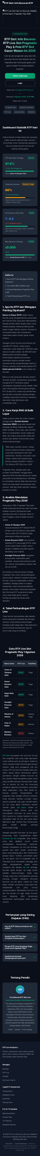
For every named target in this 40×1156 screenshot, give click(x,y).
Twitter (10, 1029)
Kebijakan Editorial (9, 1125)
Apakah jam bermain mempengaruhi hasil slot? (15, 957)
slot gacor (21, 807)
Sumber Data (7, 1117)
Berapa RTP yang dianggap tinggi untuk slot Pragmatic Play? (18, 947)
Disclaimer (6, 1099)
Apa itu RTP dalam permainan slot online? (18, 927)
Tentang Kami (7, 1091)
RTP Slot (6, 755)
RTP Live (6, 1072)
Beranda (6, 1069)
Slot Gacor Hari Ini (9, 1080)
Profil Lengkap (27, 1029)
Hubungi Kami (7, 1102)
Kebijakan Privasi (9, 1095)
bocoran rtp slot (10, 838)
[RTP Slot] (20, 3)
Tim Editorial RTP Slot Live (24, 90)
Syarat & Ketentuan (21, 1143)
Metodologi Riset (9, 1113)
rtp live (26, 867)
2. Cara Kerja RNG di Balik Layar (17, 286)
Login (20, 83)
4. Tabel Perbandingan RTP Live (17, 296)
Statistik (5, 1076)
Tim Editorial (7, 1121)
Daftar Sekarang (20, 76)
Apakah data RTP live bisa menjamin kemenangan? (15, 937)
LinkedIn (17, 1029)
